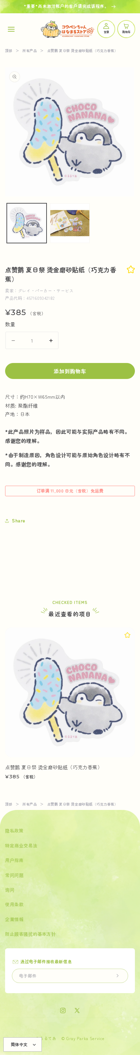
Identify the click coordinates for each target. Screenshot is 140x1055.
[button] (11, 29)
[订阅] (117, 976)
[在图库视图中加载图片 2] (70, 223)
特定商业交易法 (21, 845)
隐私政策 (14, 830)
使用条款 (14, 904)
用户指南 (14, 860)
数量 (10, 324)
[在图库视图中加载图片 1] (27, 223)
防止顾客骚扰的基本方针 (30, 934)
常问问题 (14, 875)
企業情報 (14, 919)
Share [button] (18, 520)
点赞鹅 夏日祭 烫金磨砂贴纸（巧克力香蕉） (54, 767)
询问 (9, 889)
